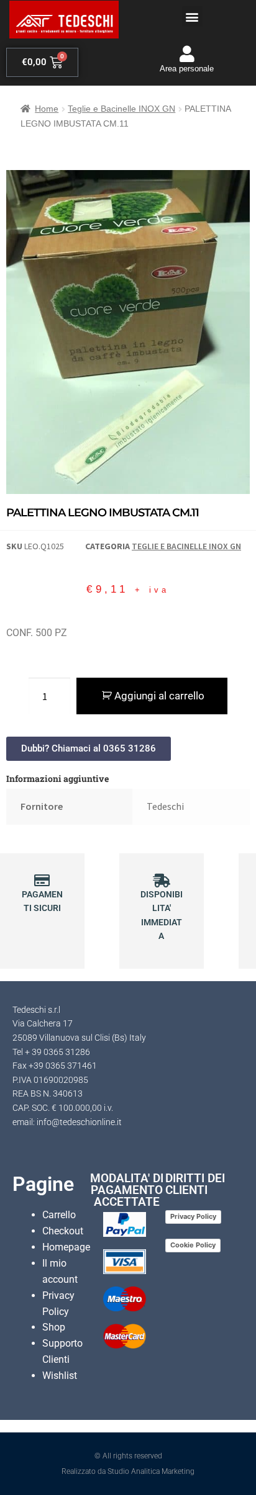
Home (46, 109)
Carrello (59, 1215)
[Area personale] (186, 53)
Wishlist (59, 1375)
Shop (53, 1327)
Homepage (66, 1247)
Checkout (62, 1231)
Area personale (187, 68)
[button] (192, 16)
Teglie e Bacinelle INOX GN (121, 109)
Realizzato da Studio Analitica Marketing (128, 1471)
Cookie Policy (193, 1245)
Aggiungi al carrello (159, 695)
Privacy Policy (193, 1216)
